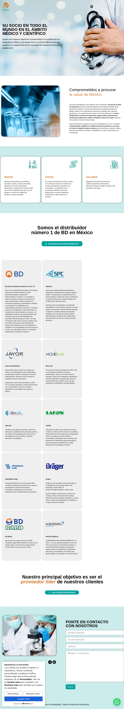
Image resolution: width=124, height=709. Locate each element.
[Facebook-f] (50, 662)
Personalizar (13, 693)
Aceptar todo (23, 699)
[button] (91, 6)
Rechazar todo (33, 693)
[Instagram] (54, 662)
